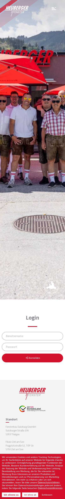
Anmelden (34, 358)
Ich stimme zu (11, 495)
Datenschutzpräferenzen (50, 488)
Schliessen (47, 495)
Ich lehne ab (30, 495)
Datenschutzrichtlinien (49, 482)
